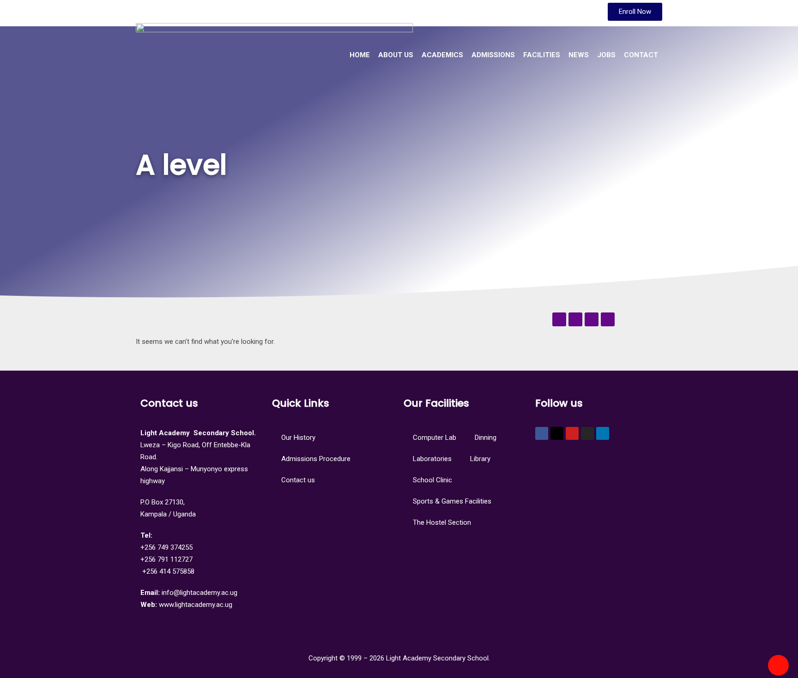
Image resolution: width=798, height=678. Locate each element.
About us (395, 55)
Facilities (541, 55)
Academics (442, 55)
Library (480, 459)
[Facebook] (541, 433)
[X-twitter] (556, 433)
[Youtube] (572, 433)
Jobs (606, 55)
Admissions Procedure (316, 459)
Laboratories (432, 459)
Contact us (298, 480)
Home (360, 55)
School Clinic (432, 480)
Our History (298, 437)
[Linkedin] (602, 433)
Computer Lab (434, 437)
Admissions (493, 55)
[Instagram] (587, 433)
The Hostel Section (442, 522)
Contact (641, 55)
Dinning (485, 437)
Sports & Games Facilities (452, 501)
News (578, 55)
